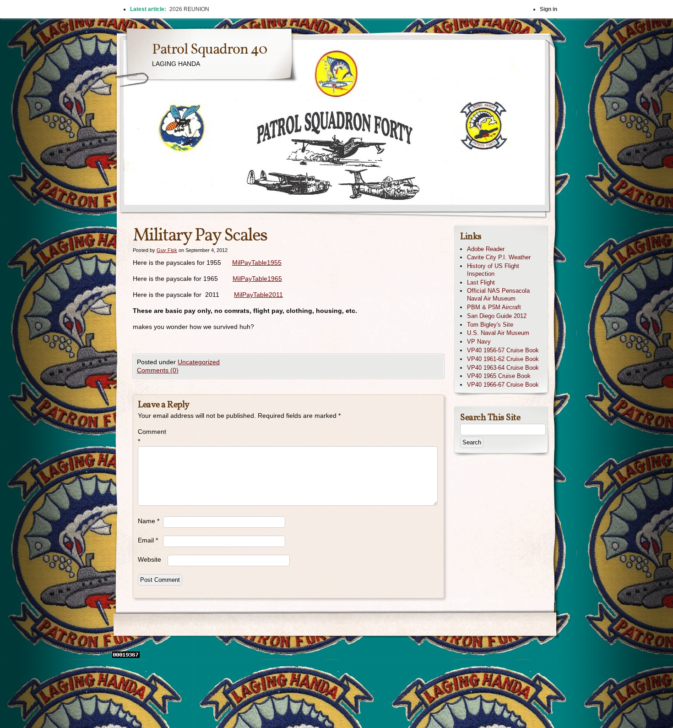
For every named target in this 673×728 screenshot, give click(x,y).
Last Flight (481, 282)
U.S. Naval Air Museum (498, 332)
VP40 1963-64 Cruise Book (503, 367)
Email (148, 540)
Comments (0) (158, 370)
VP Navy (479, 341)
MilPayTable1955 (257, 262)
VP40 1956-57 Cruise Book (503, 350)
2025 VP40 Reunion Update (204, 9)
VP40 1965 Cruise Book (499, 375)
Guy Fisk (167, 250)
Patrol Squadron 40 (209, 50)
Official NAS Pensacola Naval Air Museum (498, 294)
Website (149, 559)
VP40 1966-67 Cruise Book (503, 384)
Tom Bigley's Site (490, 324)
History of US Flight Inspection (493, 270)
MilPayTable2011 (258, 294)
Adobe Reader (486, 249)
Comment (150, 436)
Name (148, 521)
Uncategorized (199, 362)
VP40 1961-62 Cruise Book (503, 359)
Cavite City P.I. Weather (499, 257)
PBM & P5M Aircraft (494, 307)
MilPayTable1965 (257, 278)
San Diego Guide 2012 (496, 315)
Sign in (548, 9)
